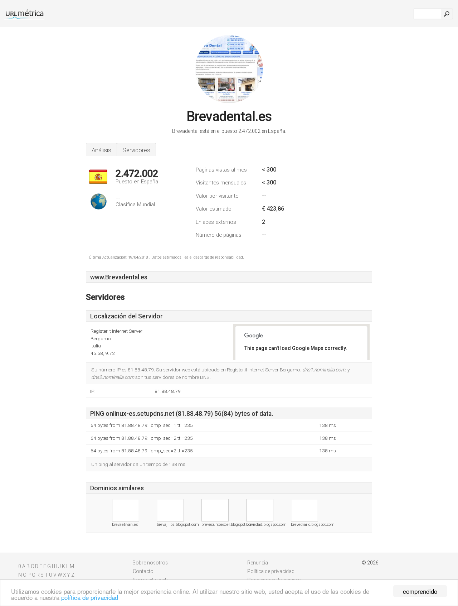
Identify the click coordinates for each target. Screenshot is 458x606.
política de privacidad (89, 597)
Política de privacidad (270, 571)
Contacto (143, 571)
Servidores (136, 150)
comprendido (420, 591)
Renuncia (257, 563)
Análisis (101, 150)
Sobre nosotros (150, 563)
